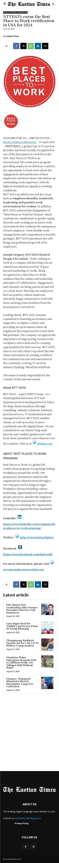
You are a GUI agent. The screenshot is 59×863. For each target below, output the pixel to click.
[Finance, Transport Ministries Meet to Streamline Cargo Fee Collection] (47, 683)
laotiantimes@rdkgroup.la (28, 818)
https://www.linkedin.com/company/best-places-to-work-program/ (29, 526)
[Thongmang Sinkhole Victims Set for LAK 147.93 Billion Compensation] (47, 644)
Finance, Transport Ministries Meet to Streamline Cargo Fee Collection (19, 682)
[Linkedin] (38, 46)
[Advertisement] (29, 733)
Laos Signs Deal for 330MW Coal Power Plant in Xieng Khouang (22, 626)
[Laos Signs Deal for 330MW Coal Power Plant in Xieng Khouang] (47, 628)
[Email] (45, 46)
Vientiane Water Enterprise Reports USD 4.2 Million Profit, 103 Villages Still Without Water (21, 662)
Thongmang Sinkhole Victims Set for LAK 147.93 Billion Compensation (22, 643)
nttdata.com (44, 443)
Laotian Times (12, 36)
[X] (23, 46)
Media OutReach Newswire (15, 12)
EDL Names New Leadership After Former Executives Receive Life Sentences (22, 608)
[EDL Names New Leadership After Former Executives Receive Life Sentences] (47, 609)
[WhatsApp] (31, 46)
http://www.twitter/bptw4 (36, 537)
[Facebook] (16, 46)
